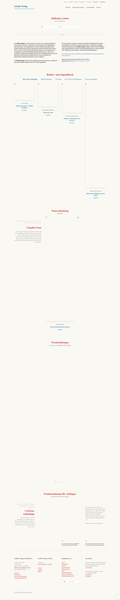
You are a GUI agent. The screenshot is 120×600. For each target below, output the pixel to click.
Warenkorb (65, 564)
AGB (63, 571)
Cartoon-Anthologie (29, 512)
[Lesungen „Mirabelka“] (60, 439)
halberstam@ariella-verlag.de (82, 61)
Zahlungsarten (66, 569)
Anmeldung (88, 567)
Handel (40, 569)
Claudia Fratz (33, 227)
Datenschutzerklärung (20, 576)
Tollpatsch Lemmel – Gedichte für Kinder (24, 107)
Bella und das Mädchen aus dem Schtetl (95, 194)
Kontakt (16, 573)
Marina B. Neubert (95, 191)
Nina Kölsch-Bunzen (48, 110)
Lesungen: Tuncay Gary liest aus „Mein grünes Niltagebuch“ (90, 371)
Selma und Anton (48, 112)
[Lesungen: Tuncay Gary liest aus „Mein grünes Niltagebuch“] (91, 357)
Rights (40, 571)
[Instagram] (102, 593)
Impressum (17, 575)
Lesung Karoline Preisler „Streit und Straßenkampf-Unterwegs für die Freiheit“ (90, 413)
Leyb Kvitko (24, 103)
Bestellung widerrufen (68, 576)
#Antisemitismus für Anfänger (94, 523)
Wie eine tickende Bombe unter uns (60, 327)
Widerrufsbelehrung (67, 574)
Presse (40, 568)
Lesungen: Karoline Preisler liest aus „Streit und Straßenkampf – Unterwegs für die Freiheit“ (59, 372)
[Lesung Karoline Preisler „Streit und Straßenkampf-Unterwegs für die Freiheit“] (91, 398)
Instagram (88, 575)
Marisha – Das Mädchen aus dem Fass (72, 119)
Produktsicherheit (67, 572)
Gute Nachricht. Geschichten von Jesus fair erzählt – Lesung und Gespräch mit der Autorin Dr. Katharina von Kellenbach (28, 373)
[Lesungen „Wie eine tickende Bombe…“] (29, 439)
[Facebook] (104, 593)
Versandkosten (66, 567)
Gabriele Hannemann (71, 116)
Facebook (88, 576)
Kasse (63, 566)
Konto (63, 562)
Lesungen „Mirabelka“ (56, 452)
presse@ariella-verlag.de (45, 564)
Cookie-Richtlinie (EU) (20, 578)
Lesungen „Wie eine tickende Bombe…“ (26, 453)
